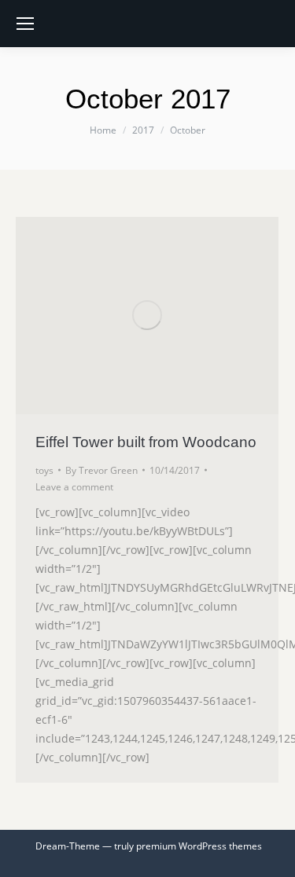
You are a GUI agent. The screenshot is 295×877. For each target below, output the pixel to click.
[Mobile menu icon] (25, 23)
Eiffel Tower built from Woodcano (145, 442)
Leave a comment (74, 487)
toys (44, 470)
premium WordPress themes (199, 846)
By (101, 470)
